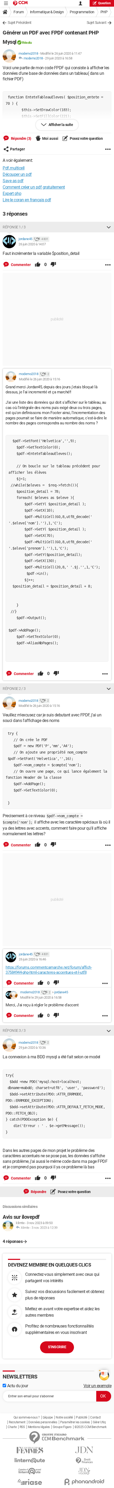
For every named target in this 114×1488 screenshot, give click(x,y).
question (104, 3)
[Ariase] (30, 1482)
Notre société (64, 1417)
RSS (22, 1427)
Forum (19, 12)
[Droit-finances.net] (84, 1460)
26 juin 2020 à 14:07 (32, 244)
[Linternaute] (30, 1460)
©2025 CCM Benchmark (90, 1427)
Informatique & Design (47, 12)
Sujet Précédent (20, 22)
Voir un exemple (98, 1385)
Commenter (20, 265)
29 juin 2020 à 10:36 (32, 1048)
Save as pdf (13, 180)
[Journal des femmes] (30, 1450)
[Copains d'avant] (30, 1471)
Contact (95, 1417)
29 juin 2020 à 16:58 (58, 58)
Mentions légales (39, 1427)
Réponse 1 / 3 (14, 227)
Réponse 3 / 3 (14, 1030)
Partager (17, 149)
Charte (12, 1427)
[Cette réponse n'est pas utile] (53, 264)
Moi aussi (50, 138)
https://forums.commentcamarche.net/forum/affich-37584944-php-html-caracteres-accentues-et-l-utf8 (49, 970)
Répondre (38, 1192)
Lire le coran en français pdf (27, 199)
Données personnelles (42, 1422)
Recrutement (17, 1422)
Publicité (81, 1417)
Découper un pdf (17, 174)
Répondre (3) (20, 138)
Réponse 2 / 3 (14, 688)
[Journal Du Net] (84, 1450)
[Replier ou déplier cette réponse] (108, 227)
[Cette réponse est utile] (37, 264)
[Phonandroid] (84, 1481)
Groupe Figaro (62, 1427)
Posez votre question (86, 138)
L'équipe (48, 1417)
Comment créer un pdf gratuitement (34, 187)
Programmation (82, 12)
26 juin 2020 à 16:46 (32, 959)
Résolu (27, 43)
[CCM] (20, 3)
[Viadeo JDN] (84, 1471)
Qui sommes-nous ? (27, 1417)
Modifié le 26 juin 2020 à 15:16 (39, 379)
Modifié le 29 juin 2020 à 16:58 (41, 997)
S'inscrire (57, 1347)
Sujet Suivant (97, 22)
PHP (104, 12)
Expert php (12, 193)
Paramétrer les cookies (75, 1422)
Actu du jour (17, 1385)
